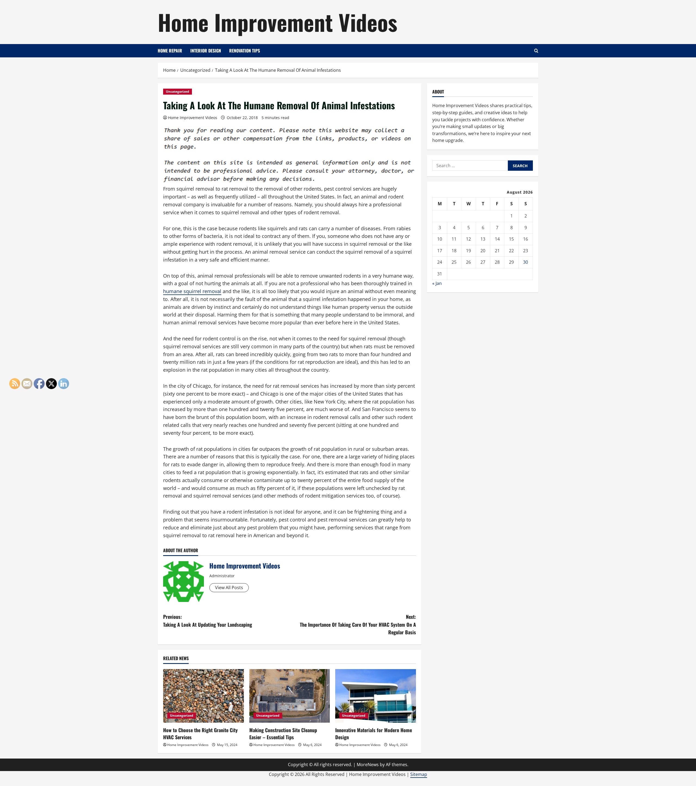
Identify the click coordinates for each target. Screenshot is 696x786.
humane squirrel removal (192, 291)
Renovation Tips (244, 50)
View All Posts (229, 588)
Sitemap (418, 774)
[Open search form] (536, 50)
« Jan (437, 283)
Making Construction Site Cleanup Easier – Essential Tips (283, 733)
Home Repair (170, 50)
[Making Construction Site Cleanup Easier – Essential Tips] (289, 696)
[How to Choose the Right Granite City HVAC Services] (203, 696)
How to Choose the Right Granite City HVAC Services (200, 733)
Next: (358, 624)
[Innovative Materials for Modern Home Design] (375, 696)
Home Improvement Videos (277, 21)
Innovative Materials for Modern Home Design (373, 733)
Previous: (207, 620)
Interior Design (205, 50)
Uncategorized (177, 91)
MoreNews (368, 765)
